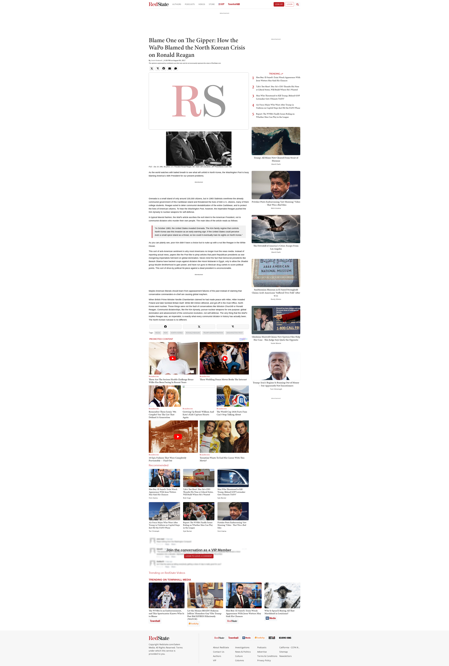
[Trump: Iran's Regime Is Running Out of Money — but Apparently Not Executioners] (276, 365)
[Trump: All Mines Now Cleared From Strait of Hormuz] (276, 140)
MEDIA (157, 333)
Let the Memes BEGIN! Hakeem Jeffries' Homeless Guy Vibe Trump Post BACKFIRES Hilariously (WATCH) (204, 615)
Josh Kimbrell (156, 60)
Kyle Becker (221, 498)
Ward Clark (276, 164)
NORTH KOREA (177, 333)
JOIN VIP (279, 4)
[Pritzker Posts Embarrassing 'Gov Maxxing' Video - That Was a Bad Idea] (233, 511)
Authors (176, 4)
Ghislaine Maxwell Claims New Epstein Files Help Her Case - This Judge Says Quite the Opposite (276, 338)
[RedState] (159, 4)
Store (212, 4)
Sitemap (283, 651)
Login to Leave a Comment (199, 556)
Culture (239, 656)
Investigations (242, 647)
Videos (201, 4)
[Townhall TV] (234, 4)
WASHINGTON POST (234, 333)
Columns (239, 660)
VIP (214, 660)
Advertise (262, 651)
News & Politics (243, 651)
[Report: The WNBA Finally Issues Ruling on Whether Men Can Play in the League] (198, 511)
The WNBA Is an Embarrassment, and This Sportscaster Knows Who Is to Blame (166, 613)
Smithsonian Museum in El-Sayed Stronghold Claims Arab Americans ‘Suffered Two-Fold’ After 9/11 (276, 292)
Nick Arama (153, 498)
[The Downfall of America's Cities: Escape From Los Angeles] (276, 228)
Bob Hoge (187, 498)
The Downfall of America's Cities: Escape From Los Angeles (276, 247)
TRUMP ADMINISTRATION (213, 333)
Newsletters (285, 656)
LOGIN (289, 4)
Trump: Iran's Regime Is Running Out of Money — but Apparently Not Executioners (276, 384)
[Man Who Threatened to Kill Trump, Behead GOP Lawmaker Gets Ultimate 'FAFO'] (233, 478)
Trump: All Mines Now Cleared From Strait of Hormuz (276, 159)
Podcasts (190, 4)
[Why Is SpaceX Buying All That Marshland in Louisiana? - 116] (282, 595)
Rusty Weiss (276, 299)
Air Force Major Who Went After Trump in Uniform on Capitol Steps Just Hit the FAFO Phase (164, 525)
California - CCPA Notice (289, 647)
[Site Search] (297, 4)
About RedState (221, 647)
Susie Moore (276, 343)
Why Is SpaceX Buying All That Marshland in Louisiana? (279, 612)
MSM (165, 333)
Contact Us (218, 651)
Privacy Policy (264, 660)
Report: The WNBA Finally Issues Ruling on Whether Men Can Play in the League (198, 525)
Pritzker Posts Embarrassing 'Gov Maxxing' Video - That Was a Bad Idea (231, 525)
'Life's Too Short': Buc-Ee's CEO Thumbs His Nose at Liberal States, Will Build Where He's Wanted (198, 492)
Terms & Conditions (267, 656)
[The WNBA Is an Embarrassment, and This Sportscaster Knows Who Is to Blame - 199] (167, 595)
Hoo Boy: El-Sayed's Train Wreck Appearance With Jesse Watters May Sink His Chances (163, 492)
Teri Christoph (154, 531)
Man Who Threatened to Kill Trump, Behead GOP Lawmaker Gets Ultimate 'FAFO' (231, 492)
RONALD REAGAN (193, 333)
